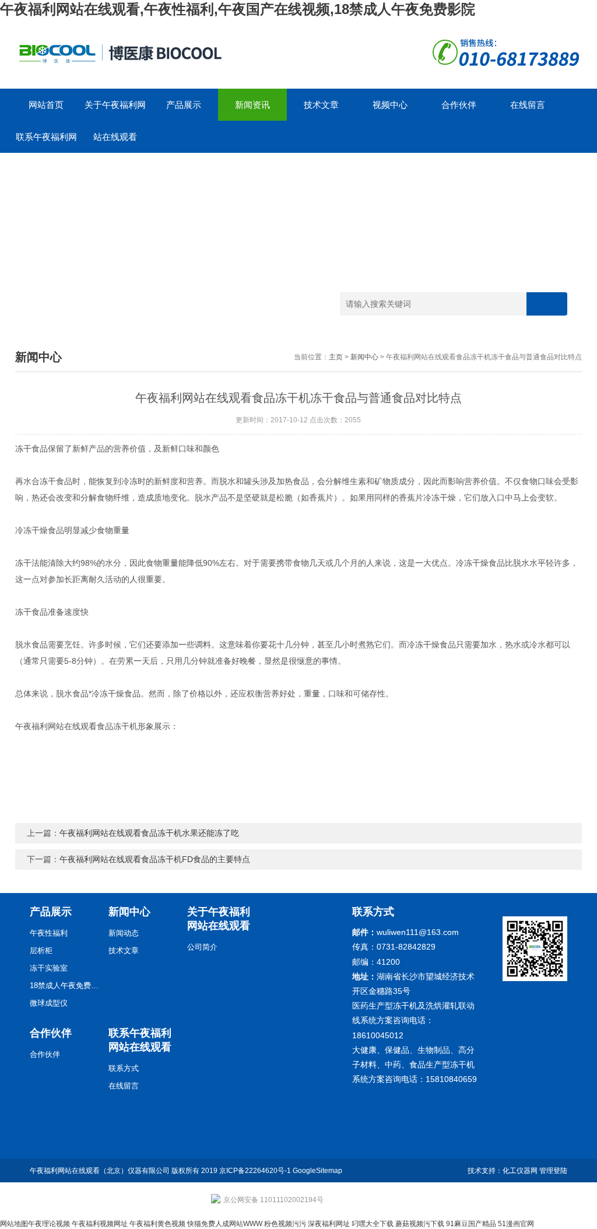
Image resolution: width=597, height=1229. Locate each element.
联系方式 (123, 1068)
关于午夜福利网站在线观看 (115, 110)
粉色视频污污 (285, 1224)
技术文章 (321, 105)
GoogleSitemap (317, 1171)
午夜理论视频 (49, 1224)
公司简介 (202, 947)
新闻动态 (123, 933)
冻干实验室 (49, 968)
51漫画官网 (516, 1224)
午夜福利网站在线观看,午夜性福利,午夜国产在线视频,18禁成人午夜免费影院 (237, 9)
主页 (336, 357)
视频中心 (390, 105)
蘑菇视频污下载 (419, 1224)
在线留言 (527, 105)
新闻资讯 (252, 105)
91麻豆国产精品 (471, 1224)
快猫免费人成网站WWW (224, 1224)
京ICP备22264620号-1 (255, 1171)
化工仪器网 (520, 1171)
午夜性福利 (49, 933)
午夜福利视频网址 (100, 1224)
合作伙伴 (458, 105)
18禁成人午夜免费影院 (65, 985)
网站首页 (46, 105)
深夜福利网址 (329, 1224)
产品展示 (183, 105)
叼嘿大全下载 (373, 1224)
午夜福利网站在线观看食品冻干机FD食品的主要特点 (154, 859)
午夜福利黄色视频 (157, 1224)
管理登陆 (553, 1171)
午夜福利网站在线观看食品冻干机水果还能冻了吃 (149, 833)
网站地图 (14, 1224)
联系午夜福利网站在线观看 (46, 142)
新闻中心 (364, 357)
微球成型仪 (49, 1003)
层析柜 (41, 950)
